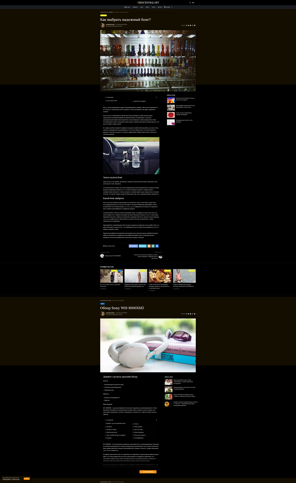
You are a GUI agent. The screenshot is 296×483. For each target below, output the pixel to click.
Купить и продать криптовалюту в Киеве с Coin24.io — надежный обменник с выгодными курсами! (186, 403)
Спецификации (138, 438)
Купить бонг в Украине (129, 206)
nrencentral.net (148, 2)
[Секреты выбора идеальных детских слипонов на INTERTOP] (184, 276)
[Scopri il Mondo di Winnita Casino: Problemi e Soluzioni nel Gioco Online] (168, 397)
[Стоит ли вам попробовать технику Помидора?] (171, 115)
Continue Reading (148, 472)
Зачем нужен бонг (111, 100)
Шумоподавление (112, 432)
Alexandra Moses (110, 24)
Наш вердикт (138, 426)
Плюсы (136, 424)
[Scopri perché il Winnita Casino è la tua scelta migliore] (171, 100)
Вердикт (109, 438)
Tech (120, 270)
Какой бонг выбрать (140, 101)
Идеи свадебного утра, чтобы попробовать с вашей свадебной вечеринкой (183, 381)
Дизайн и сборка (111, 429)
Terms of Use (16, 479)
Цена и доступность (140, 435)
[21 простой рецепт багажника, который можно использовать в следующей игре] (160, 276)
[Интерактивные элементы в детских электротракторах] (168, 389)
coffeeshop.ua (106, 219)
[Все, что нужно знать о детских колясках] (111, 276)
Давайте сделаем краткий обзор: (116, 423)
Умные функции (139, 432)
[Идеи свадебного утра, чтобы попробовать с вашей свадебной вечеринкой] (168, 382)
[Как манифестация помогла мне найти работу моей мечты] (171, 107)
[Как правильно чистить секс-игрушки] (171, 122)
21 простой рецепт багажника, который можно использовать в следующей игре (159, 286)
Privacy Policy (6, 479)
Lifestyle (103, 15)
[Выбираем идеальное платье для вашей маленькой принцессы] (135, 276)
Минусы (109, 426)
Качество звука (138, 429)
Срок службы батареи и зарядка (116, 435)
